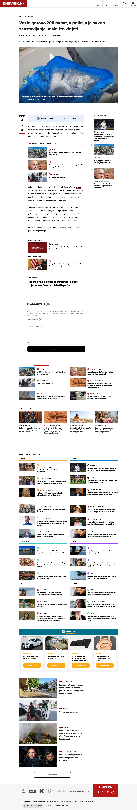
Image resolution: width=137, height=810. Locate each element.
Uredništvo (26, 801)
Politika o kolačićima (86, 801)
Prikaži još (52, 775)
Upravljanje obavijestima (34, 806)
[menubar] (124, 4)
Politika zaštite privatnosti (68, 801)
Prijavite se (56, 349)
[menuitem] (124, 3)
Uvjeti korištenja (52, 801)
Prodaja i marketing (38, 801)
